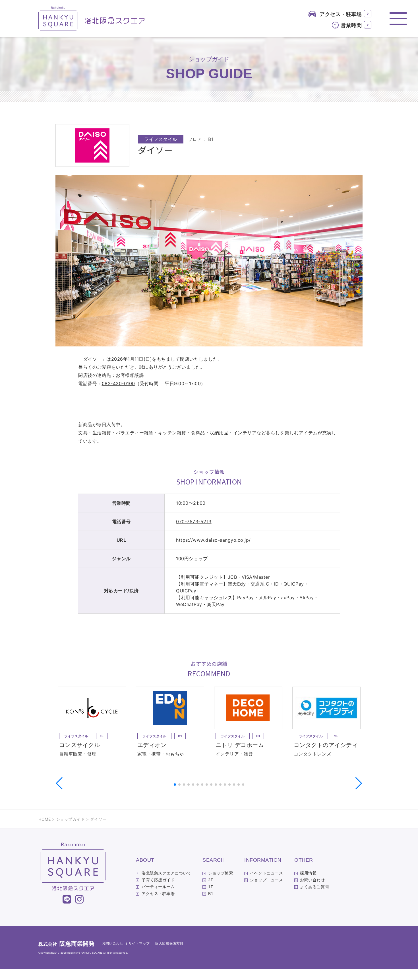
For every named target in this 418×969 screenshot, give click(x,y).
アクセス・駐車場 (341, 14)
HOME (44, 819)
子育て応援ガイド (158, 880)
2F (210, 880)
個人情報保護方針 (169, 943)
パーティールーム (158, 886)
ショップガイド (70, 819)
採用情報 (308, 873)
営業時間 (351, 25)
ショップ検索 (220, 873)
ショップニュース (266, 880)
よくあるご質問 (314, 886)
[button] (359, 783)
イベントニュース (266, 873)
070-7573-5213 (194, 521)
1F (210, 886)
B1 (210, 893)
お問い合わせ (312, 880)
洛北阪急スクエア (91, 18)
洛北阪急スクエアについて (166, 873)
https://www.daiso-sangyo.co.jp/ (213, 540)
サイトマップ (139, 943)
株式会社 (66, 944)
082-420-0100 (118, 383)
